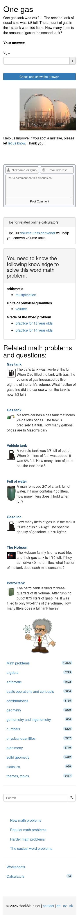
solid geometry (39, 757)
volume (21, 308)
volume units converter (37, 232)
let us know (16, 143)
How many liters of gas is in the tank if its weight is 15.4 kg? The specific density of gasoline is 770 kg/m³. (41, 524)
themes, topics (39, 775)
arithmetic (39, 681)
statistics (39, 766)
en (59, 905)
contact (48, 905)
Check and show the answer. (39, 76)
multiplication (26, 294)
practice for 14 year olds (34, 330)
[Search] (71, 797)
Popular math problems (28, 829)
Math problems (39, 663)
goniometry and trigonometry (39, 719)
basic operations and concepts (39, 691)
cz (65, 905)
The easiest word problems (31, 848)
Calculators (39, 876)
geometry (39, 710)
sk (71, 905)
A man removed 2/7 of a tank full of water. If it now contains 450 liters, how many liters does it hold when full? (38, 491)
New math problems (25, 820)
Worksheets (16, 866)
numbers (39, 728)
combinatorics (39, 700)
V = (6, 53)
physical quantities (39, 738)
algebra (39, 672)
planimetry (39, 747)
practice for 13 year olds (34, 323)
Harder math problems (27, 839)
